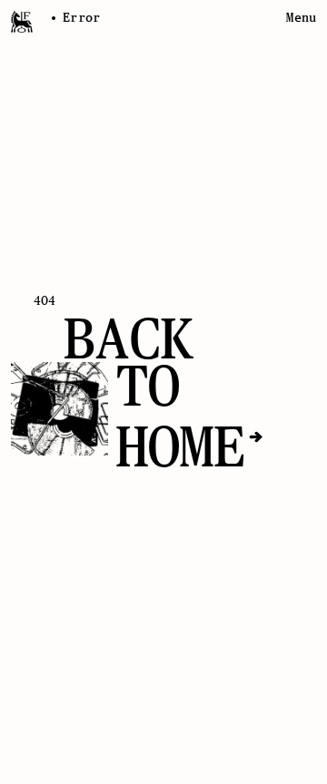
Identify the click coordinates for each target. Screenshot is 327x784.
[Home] (22, 22)
